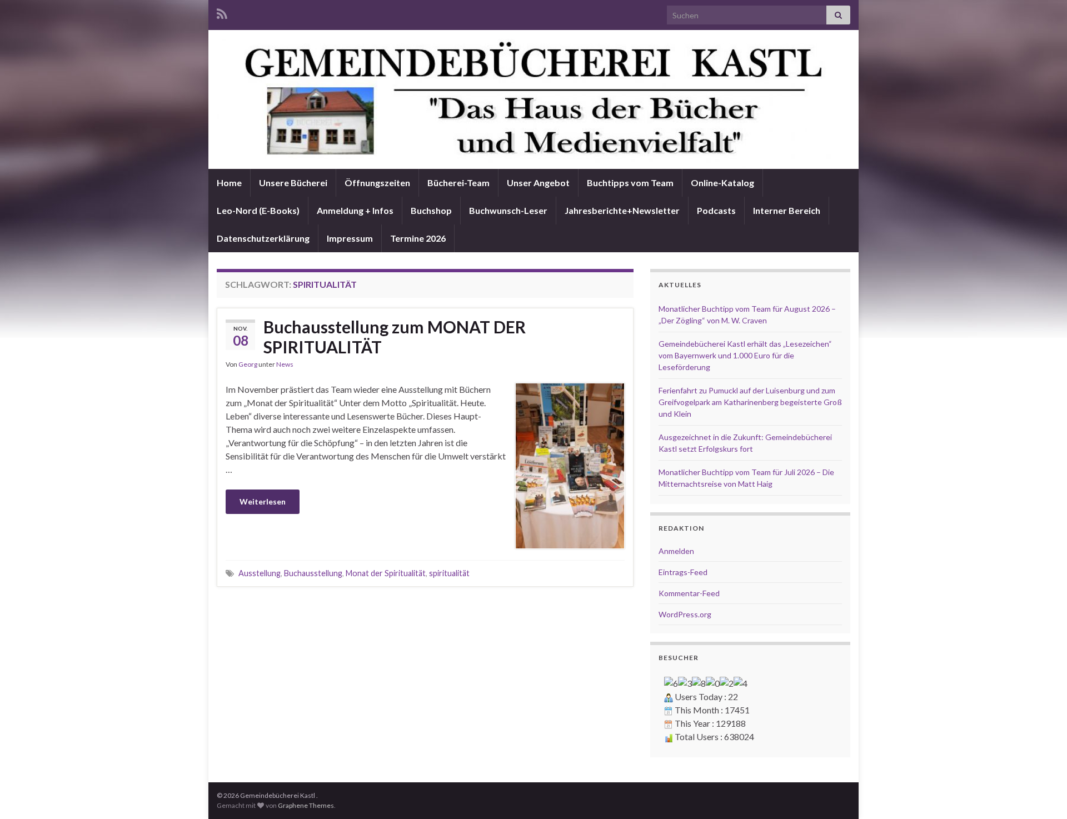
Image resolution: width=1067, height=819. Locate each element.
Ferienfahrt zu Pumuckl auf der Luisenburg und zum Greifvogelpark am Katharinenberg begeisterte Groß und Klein (750, 402)
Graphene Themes (306, 805)
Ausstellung (259, 573)
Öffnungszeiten (377, 182)
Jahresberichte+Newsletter (622, 210)
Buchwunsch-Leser (508, 210)
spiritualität (449, 573)
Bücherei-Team (458, 182)
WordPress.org (685, 614)
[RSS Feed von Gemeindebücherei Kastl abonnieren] (222, 12)
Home (229, 182)
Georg (247, 364)
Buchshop (431, 210)
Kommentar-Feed (689, 593)
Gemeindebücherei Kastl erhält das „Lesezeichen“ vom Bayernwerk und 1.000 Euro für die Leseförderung (745, 355)
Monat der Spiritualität (386, 573)
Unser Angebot (538, 182)
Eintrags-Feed (683, 572)
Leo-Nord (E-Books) (258, 210)
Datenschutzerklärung (263, 238)
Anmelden (676, 551)
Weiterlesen (263, 501)
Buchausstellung (313, 573)
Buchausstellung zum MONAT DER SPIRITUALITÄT (394, 337)
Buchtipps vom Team (630, 182)
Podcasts (716, 210)
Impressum (350, 238)
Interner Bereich (786, 210)
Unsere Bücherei (293, 182)
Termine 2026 (418, 238)
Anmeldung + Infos (355, 210)
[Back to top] (1042, 794)
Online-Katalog (722, 182)
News (284, 364)
